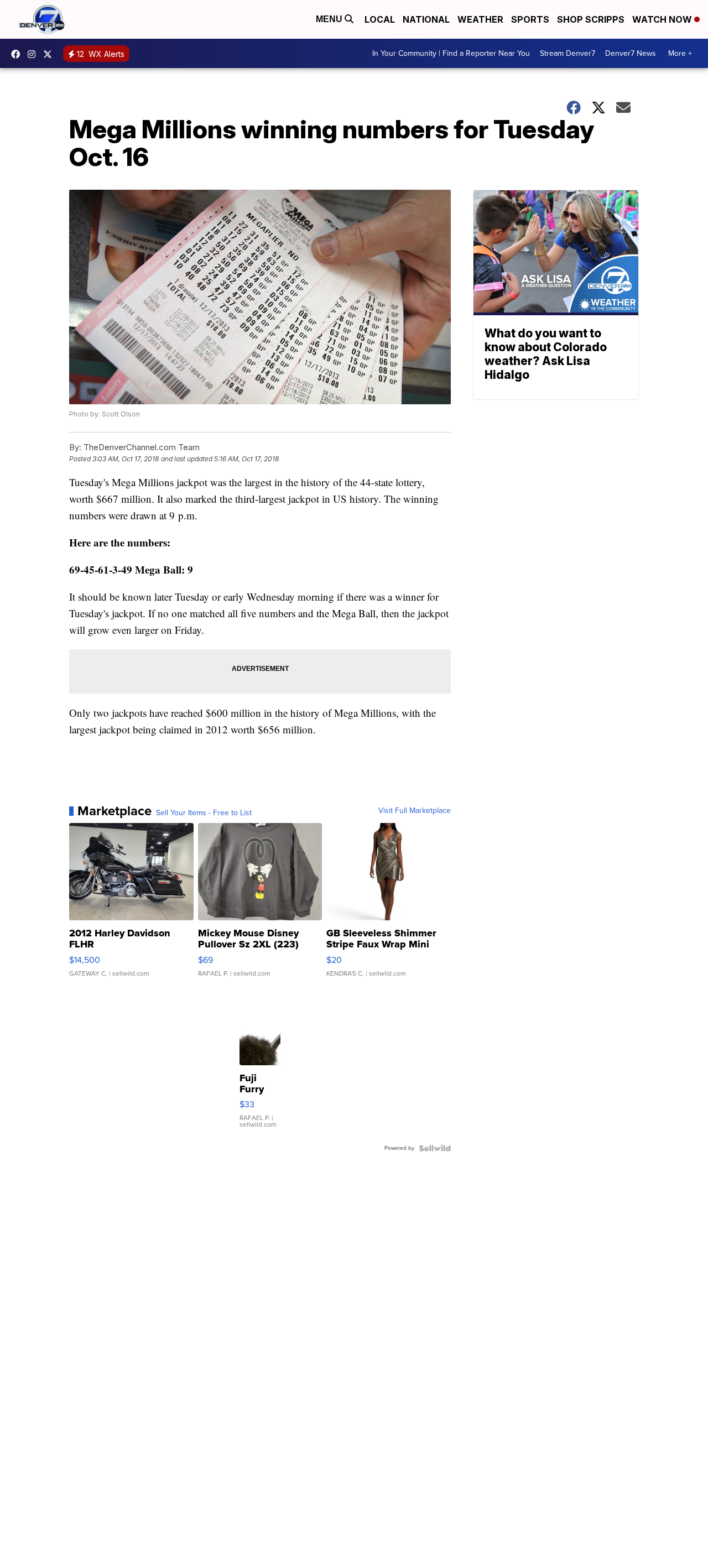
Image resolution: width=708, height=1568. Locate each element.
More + (680, 53)
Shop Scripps (590, 19)
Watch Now (663, 19)
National (426, 19)
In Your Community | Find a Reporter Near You (451, 53)
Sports (530, 19)
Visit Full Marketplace (414, 811)
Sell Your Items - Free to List (204, 813)
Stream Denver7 (567, 53)
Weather (480, 19)
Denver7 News (630, 53)
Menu (330, 19)
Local (380, 19)
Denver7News (18, 54)
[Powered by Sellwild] (435, 1148)
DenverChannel (50, 54)
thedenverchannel (34, 54)
